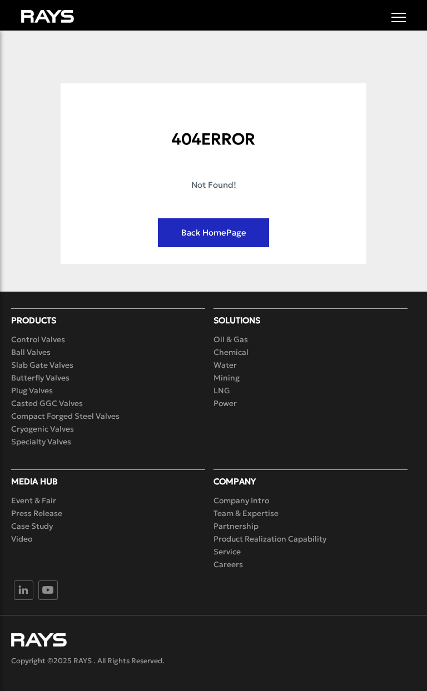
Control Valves (38, 339)
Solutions (237, 320)
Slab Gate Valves (42, 365)
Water (225, 365)
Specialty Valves (41, 442)
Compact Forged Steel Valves (65, 416)
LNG (222, 390)
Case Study (32, 526)
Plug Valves (32, 390)
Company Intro (241, 500)
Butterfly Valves (40, 378)
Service (227, 552)
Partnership (236, 526)
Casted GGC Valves (47, 403)
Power (225, 403)
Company (235, 481)
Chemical (231, 352)
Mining (227, 378)
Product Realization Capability (270, 539)
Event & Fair (33, 500)
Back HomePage (213, 232)
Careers (228, 564)
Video (21, 539)
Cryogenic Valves (42, 429)
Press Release (36, 513)
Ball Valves (31, 352)
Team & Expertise (246, 513)
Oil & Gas (231, 339)
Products (33, 320)
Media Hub (34, 481)
